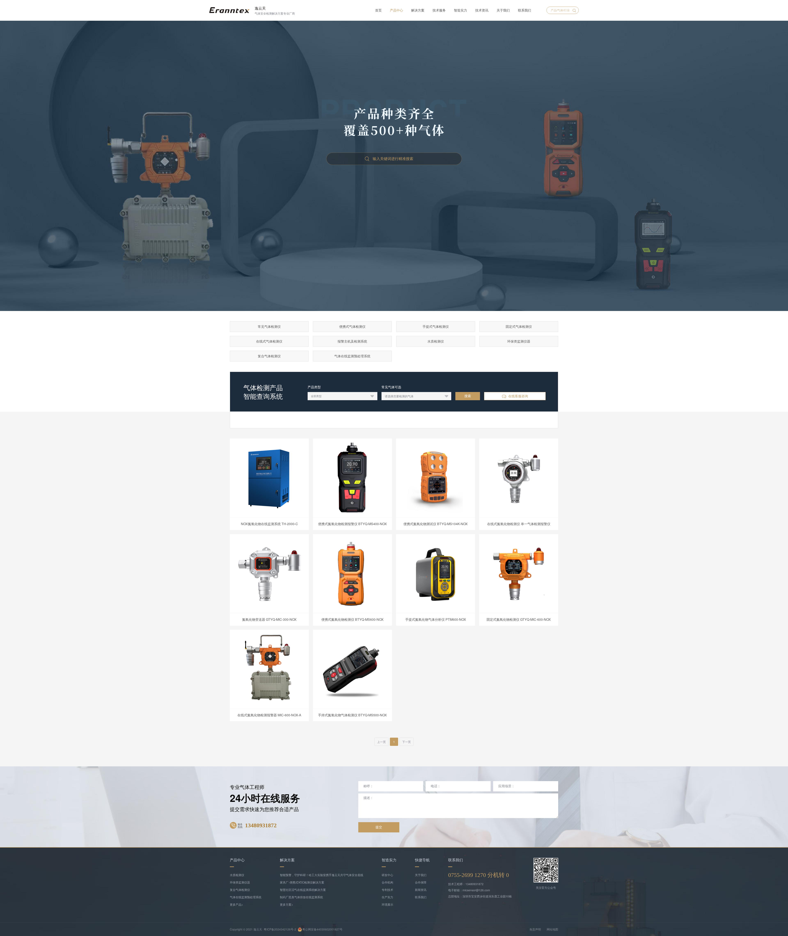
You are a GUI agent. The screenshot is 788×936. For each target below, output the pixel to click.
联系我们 (524, 10)
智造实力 (460, 10)
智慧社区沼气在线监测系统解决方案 (303, 890)
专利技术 (387, 890)
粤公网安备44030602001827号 (322, 929)
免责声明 (535, 929)
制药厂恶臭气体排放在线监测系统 (301, 897)
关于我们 (503, 10)
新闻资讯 (420, 890)
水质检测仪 (435, 341)
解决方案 (417, 10)
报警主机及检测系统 (352, 341)
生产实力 (387, 897)
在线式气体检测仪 (269, 341)
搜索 (467, 396)
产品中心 (396, 10)
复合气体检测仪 (269, 356)
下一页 (406, 742)
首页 (378, 10)
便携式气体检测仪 (352, 326)
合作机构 (387, 882)
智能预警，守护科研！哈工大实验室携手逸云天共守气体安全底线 (321, 875)
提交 (379, 827)
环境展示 (387, 904)
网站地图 (552, 929)
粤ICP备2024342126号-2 (280, 929)
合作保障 (420, 882)
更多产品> (236, 904)
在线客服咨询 (518, 396)
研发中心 (387, 875)
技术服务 (439, 10)
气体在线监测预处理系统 (352, 356)
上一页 (381, 742)
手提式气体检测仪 (436, 326)
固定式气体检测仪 (519, 326)
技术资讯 (481, 10)
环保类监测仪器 (518, 341)
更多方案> (286, 904)
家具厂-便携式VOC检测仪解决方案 (302, 882)
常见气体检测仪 (269, 326)
